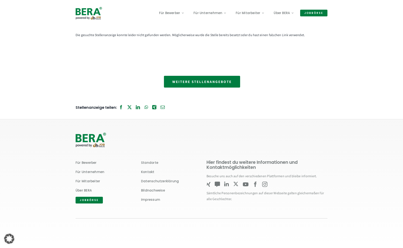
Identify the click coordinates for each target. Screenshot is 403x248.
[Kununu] (217, 184)
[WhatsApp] (146, 107)
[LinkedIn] (138, 107)
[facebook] (255, 184)
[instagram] (264, 184)
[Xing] (154, 107)
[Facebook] (121, 107)
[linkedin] (226, 184)
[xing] (209, 184)
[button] (9, 239)
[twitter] (235, 184)
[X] (129, 107)
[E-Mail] (162, 107)
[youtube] (246, 184)
